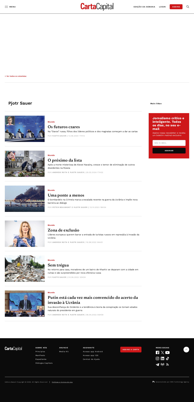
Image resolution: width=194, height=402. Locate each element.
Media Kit (64, 352)
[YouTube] (167, 352)
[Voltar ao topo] (186, 349)
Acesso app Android (93, 352)
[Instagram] (157, 358)
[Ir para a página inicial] (97, 7)
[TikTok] (167, 358)
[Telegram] (157, 364)
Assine (176, 7)
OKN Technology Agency (179, 382)
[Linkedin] (162, 358)
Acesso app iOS (90, 355)
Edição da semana (144, 7)
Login (162, 7)
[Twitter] (162, 352)
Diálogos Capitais (44, 363)
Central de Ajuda (91, 359)
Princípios (40, 352)
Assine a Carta (131, 350)
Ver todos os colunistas (16, 76)
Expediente (41, 359)
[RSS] (167, 364)
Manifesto (40, 355)
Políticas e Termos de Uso (62, 382)
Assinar (169, 151)
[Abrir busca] (187, 6)
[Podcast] (162, 364)
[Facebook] (157, 352)
